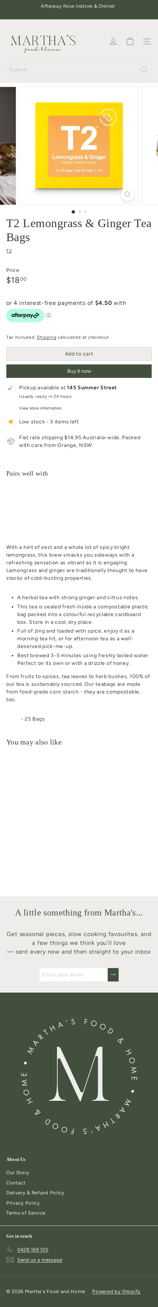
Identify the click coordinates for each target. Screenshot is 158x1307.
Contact (16, 1183)
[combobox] (79, 69)
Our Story (17, 1172)
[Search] (144, 69)
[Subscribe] (113, 975)
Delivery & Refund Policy (35, 1192)
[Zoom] (127, 194)
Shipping (47, 337)
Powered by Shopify (116, 1291)
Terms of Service (26, 1213)
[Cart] (130, 41)
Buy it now (79, 371)
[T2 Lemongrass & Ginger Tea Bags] (79, 508)
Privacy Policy (23, 1203)
